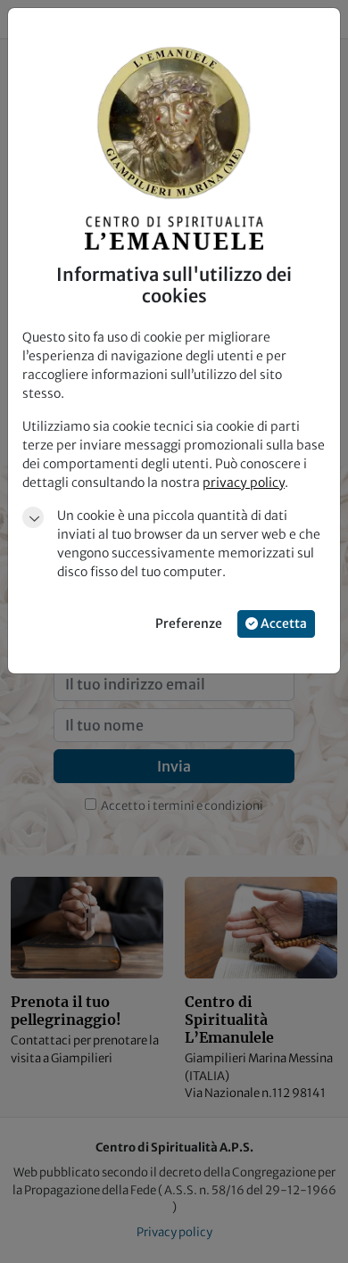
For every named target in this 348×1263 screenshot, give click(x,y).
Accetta (282, 623)
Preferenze (188, 623)
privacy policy (244, 483)
